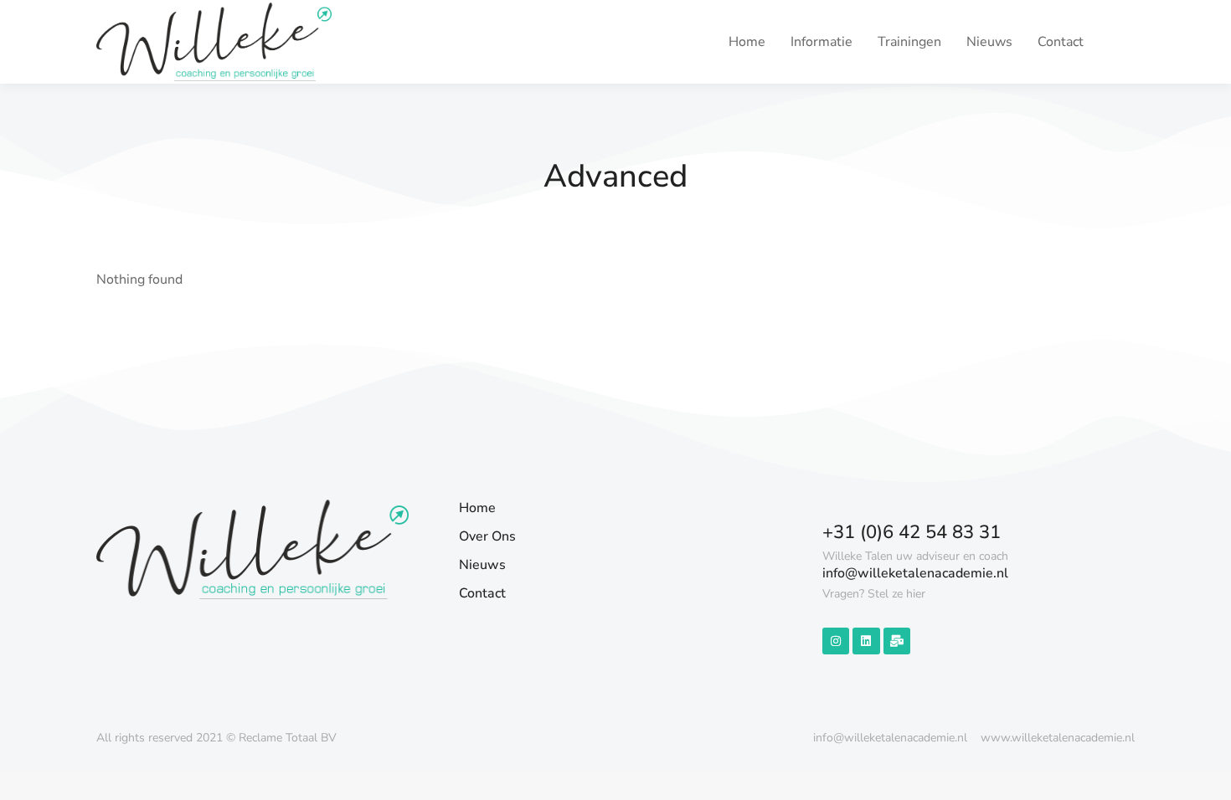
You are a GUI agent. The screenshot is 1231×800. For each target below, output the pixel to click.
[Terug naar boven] (1206, 775)
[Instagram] (835, 641)
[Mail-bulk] (896, 641)
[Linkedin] (865, 641)
